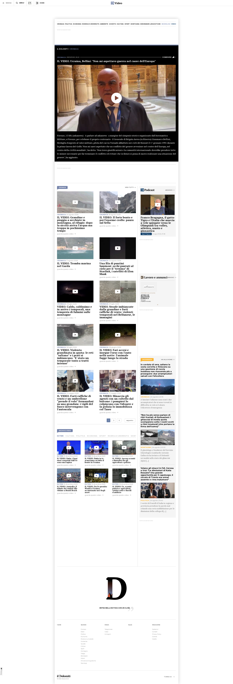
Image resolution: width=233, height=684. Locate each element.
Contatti (154, 632)
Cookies (154, 636)
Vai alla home (166, 359)
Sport (127, 24)
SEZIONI (83, 625)
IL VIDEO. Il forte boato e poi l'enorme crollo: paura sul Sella (117, 220)
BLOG (130, 625)
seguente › (130, 420)
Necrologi (84, 663)
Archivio (168, 190)
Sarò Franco (146, 234)
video (173, 24)
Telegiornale (108, 629)
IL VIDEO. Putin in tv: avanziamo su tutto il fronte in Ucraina (94, 460)
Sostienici (155, 629)
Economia (77, 24)
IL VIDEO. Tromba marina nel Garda (74, 265)
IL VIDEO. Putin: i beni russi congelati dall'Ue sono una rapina (67, 460)
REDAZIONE (156, 625)
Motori (83, 658)
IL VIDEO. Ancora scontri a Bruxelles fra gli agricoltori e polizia (123, 460)
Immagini (108, 634)
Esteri (60, 436)
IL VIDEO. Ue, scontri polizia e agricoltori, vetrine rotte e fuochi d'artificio (121, 489)
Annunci (170, 277)
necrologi (166, 24)
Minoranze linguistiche (150, 24)
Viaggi (83, 653)
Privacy (1, 672)
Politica (68, 24)
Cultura (120, 24)
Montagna (135, 24)
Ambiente (104, 24)
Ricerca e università (90, 24)
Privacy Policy (156, 634)
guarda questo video (65, 234)
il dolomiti (62, 49)
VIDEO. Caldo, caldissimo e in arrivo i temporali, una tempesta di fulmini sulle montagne (74, 310)
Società (112, 24)
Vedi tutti (129, 187)
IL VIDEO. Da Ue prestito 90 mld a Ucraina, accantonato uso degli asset (96, 489)
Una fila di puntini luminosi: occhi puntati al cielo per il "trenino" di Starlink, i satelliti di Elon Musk (116, 269)
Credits (154, 639)
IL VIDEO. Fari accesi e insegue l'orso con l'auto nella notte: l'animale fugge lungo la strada (115, 354)
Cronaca (60, 24)
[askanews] (60, 68)
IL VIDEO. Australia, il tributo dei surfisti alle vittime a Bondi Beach (67, 488)
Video (106, 632)
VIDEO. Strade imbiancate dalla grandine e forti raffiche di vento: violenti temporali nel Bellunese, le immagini (117, 312)
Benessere (84, 656)
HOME (59, 625)
